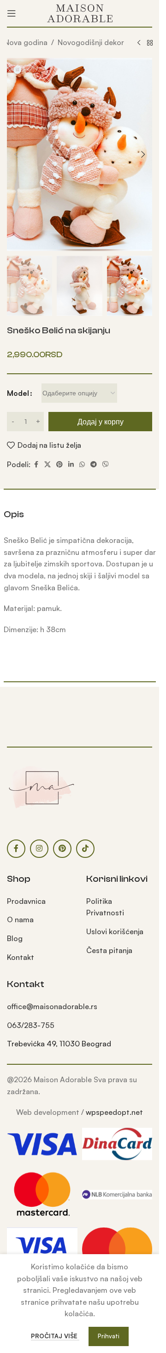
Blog (15, 938)
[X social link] (47, 464)
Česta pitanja (109, 950)
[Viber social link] (106, 464)
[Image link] (41, 787)
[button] (16, 154)
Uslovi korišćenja (114, 931)
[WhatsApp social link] (82, 464)
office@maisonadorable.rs (52, 1006)
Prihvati (108, 1336)
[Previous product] (138, 43)
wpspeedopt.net (114, 1112)
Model (18, 393)
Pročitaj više (55, 1336)
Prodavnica (26, 901)
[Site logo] (79, 12)
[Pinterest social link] (59, 464)
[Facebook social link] (36, 464)
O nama (20, 919)
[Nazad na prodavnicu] (149, 43)
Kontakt (20, 957)
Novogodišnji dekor (91, 42)
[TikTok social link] (85, 848)
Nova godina (25, 42)
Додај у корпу (100, 421)
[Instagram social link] (39, 848)
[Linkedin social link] (71, 464)
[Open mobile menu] (11, 13)
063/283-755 (30, 1025)
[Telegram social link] (94, 464)
